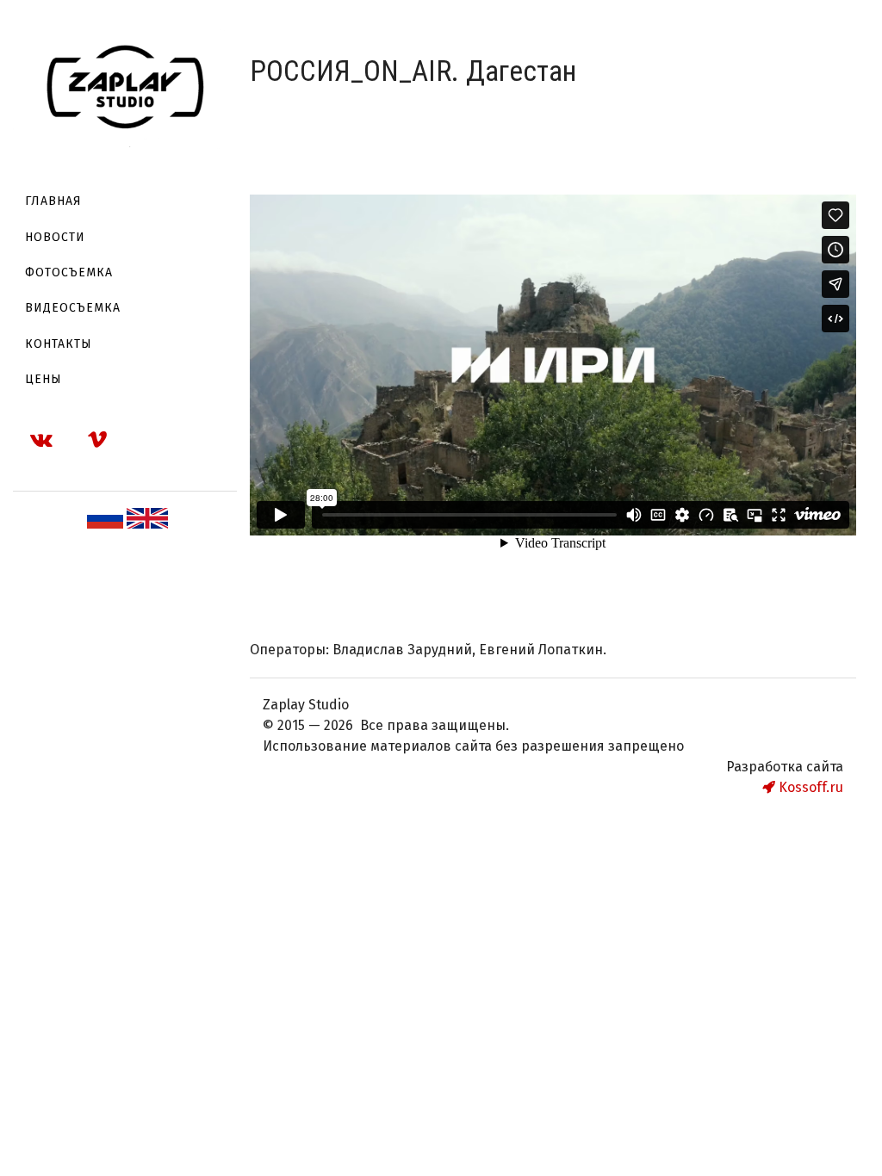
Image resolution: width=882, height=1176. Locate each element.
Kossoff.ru (809, 787)
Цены (43, 379)
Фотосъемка (69, 272)
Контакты (58, 344)
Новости (55, 237)
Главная (53, 201)
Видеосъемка (73, 307)
